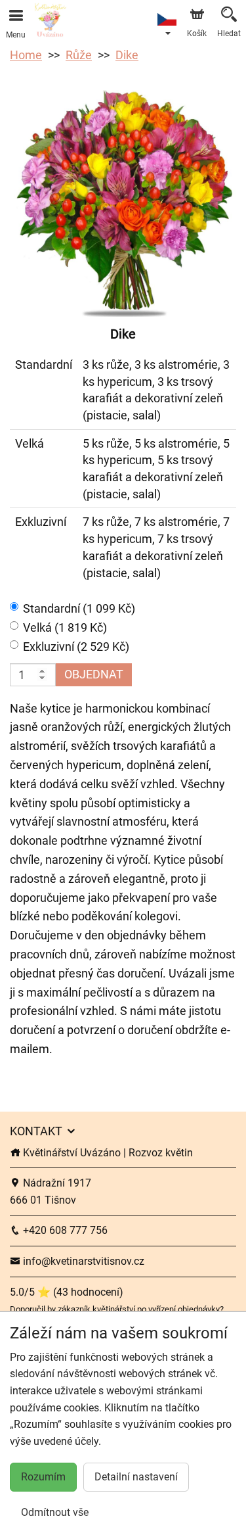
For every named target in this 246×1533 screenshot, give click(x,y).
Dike (126, 55)
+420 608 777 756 (64, 1230)
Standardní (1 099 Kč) (79, 608)
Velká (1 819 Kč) (65, 627)
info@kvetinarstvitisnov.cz (82, 1261)
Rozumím (43, 1477)
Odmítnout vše (55, 1512)
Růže (79, 55)
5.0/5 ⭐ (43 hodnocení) (66, 1292)
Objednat (93, 674)
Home (26, 55)
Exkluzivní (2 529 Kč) (76, 646)
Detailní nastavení (136, 1477)
